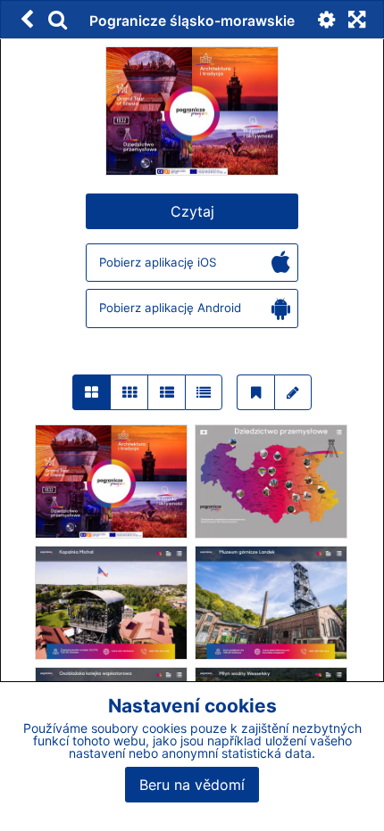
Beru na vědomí (192, 785)
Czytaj (192, 211)
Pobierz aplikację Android (170, 307)
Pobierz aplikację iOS (157, 262)
